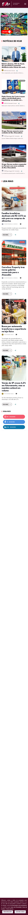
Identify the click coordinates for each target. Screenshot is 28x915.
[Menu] (25, 4)
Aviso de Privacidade (16, 907)
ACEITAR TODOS (20, 911)
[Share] (14, 31)
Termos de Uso (9, 908)
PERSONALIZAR (7, 911)
